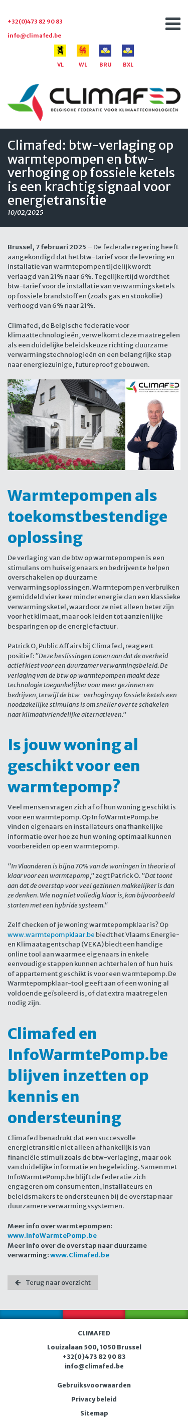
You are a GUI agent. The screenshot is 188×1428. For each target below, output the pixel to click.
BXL (128, 64)
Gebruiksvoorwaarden (94, 1385)
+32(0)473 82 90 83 (35, 21)
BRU (105, 64)
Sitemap (94, 1413)
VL (60, 64)
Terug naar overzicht (58, 1282)
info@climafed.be (34, 35)
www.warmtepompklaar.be (51, 934)
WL (83, 64)
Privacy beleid (94, 1399)
